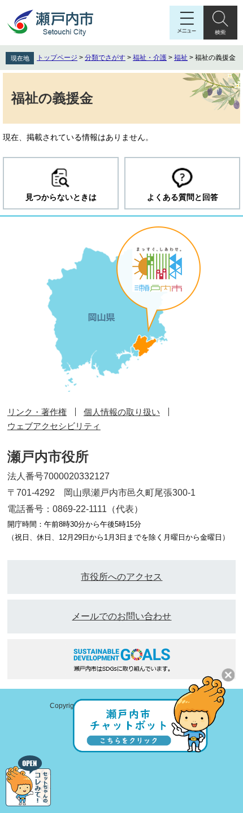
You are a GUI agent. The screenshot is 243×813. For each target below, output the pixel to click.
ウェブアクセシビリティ (54, 426)
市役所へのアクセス (121, 577)
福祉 (181, 58)
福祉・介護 (150, 58)
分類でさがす (105, 58)
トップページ (57, 58)
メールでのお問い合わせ (121, 616)
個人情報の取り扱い (122, 412)
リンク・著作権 (37, 412)
